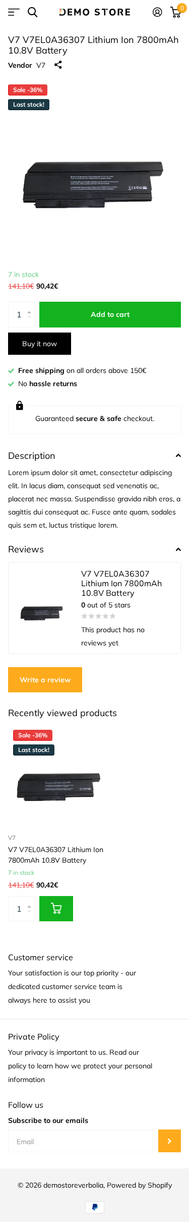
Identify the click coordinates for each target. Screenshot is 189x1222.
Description (31, 455)
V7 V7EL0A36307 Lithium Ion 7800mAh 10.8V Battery (55, 855)
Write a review (45, 679)
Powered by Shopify (139, 1185)
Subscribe (169, 1141)
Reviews (26, 549)
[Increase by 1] (31, 305)
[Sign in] (157, 12)
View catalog (14, 12)
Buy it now (39, 343)
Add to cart (110, 314)
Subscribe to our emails (48, 1120)
